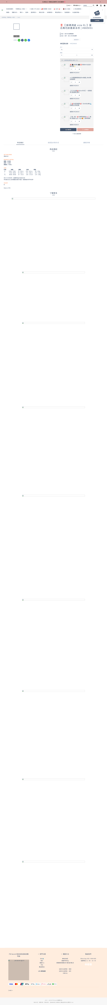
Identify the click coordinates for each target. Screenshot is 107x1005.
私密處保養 (75, 12)
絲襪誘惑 (49, 12)
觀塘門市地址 (65, 960)
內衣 (42, 965)
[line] (19, 40)
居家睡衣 (33, 12)
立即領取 (97, 20)
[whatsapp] (25, 40)
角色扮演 (41, 12)
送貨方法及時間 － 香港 (65, 969)
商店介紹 (36, 1002)
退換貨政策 (52, 1002)
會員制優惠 (9, 9)
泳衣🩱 (42, 958)
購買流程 (41, 1002)
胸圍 (7, 12)
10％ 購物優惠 (42, 971)
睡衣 (21, 12)
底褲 (26, 12)
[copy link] (29, 40)
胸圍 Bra (42, 963)
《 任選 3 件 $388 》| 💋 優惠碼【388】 (40, 9)
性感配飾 (67, 12)
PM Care (71, 1002)
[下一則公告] (100, 2)
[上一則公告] (6, 2)
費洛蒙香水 (58, 12)
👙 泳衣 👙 (57, 9)
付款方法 (65, 973)
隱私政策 (46, 1002)
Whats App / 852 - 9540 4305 (88, 958)
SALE (19, 17)
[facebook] (22, 40)
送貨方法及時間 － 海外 (65, 971)
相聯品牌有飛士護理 (65, 1002)
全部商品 (4, 17)
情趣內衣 (14, 12)
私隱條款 (58, 1002)
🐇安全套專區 (77, 9)
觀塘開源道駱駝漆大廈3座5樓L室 (65, 963)
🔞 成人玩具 (66, 9)
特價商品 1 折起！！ (21, 9)
